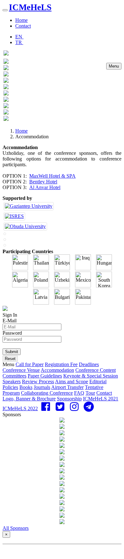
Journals (42, 387)
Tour (90, 393)
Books (25, 387)
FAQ (79, 393)
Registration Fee (61, 364)
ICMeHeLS (30, 7)
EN (19, 36)
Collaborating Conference (47, 393)
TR (19, 42)
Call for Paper (30, 364)
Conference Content (95, 370)
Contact (23, 26)
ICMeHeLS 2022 (20, 408)
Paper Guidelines (45, 375)
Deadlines (89, 364)
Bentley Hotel (43, 181)
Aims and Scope (71, 381)
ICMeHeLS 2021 (100, 398)
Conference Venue (21, 370)
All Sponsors (16, 528)
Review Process (38, 381)
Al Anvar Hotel (44, 187)
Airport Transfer (67, 387)
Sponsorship (69, 398)
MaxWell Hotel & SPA (52, 176)
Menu (114, 66)
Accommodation (57, 370)
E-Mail (10, 320)
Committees (14, 375)
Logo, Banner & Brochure (29, 398)
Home (21, 20)
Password (12, 333)
